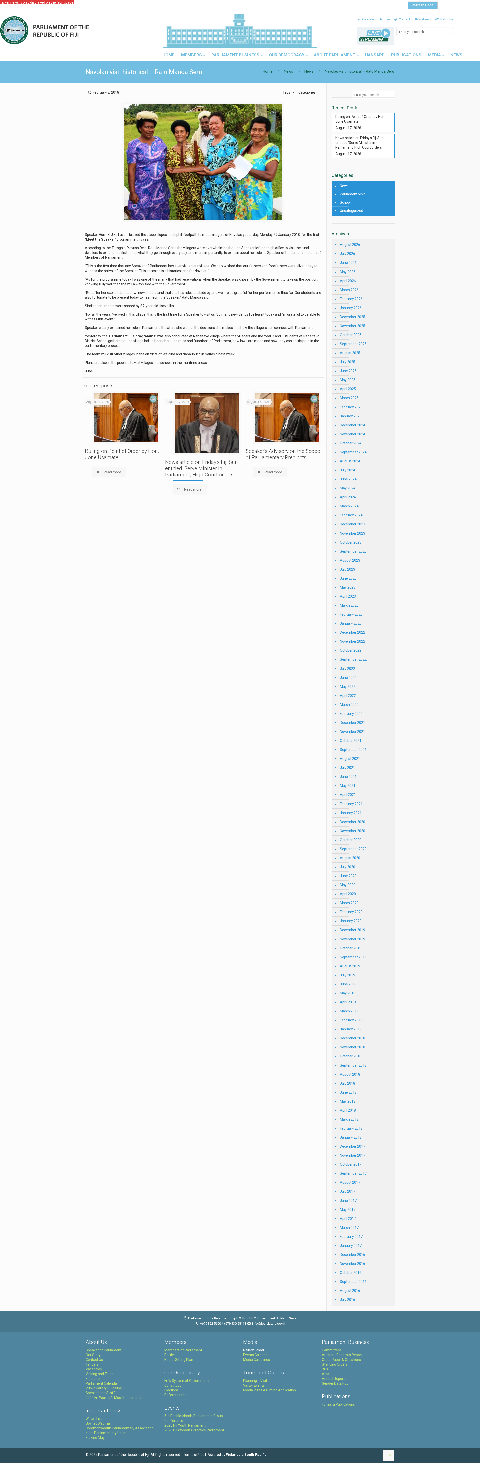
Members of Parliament (183, 1350)
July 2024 (347, 470)
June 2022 (348, 678)
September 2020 (353, 849)
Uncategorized (351, 211)
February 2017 (351, 1237)
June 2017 (348, 1201)
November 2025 (352, 326)
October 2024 (351, 443)
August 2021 (350, 759)
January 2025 (351, 416)
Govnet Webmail (99, 1423)
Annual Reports (334, 1379)
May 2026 (348, 272)
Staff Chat (447, 19)
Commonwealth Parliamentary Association (120, 1428)
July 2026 (347, 254)
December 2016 (352, 1255)
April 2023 (348, 596)
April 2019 (348, 1002)
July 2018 (347, 1083)
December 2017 (352, 1146)
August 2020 (350, 858)
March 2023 (349, 605)
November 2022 (352, 641)
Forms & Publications (338, 1404)
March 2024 (349, 506)
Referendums (175, 1395)
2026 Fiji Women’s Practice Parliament (194, 1430)
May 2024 (348, 488)
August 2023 (350, 560)
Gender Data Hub (335, 1383)
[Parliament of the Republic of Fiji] (65, 31)
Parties (170, 1355)
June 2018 (348, 1092)
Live (386, 19)
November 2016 (352, 1264)
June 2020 (348, 876)
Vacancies (94, 1369)
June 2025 (348, 371)
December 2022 (352, 632)
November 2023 (352, 533)
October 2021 (351, 741)
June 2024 (348, 479)
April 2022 (348, 696)
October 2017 (351, 1164)
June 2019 (348, 984)
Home (268, 71)
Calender (368, 19)
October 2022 (351, 650)
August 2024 (350, 461)
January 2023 (351, 623)
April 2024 (348, 497)
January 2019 (351, 1029)
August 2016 (350, 1291)
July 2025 (347, 362)
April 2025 (348, 389)
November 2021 (352, 732)
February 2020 (351, 912)
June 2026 (348, 263)
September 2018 (353, 1065)
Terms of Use (193, 1455)
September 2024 (353, 452)
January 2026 (351, 308)
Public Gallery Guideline (104, 1388)
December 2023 (352, 524)
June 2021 (348, 777)
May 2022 (348, 687)
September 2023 (353, 551)
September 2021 (353, 750)
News (288, 71)
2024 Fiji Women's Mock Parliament (113, 1398)
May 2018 (348, 1101)
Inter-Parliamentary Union (106, 1433)
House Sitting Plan (178, 1360)
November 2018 (352, 1047)
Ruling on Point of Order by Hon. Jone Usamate (360, 119)
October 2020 (351, 840)
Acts (325, 1374)
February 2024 (351, 515)
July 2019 (347, 975)
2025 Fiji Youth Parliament (185, 1425)
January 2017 (351, 1246)
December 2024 (352, 425)
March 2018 (349, 1119)
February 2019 (351, 1020)
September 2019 (353, 957)
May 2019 (348, 993)
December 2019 (352, 930)
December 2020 (352, 822)
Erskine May (95, 1438)
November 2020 (352, 831)
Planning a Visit (255, 1381)
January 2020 (351, 921)
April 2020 (348, 894)
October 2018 (351, 1056)
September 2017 (353, 1173)
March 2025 (349, 398)
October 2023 (351, 542)
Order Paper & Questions (341, 1360)
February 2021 (351, 804)
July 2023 (347, 569)
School (345, 202)
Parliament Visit (352, 194)
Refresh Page (423, 5)
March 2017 (349, 1228)
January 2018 (351, 1137)
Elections (171, 1390)
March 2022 (349, 705)
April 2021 (348, 795)
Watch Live (94, 1419)
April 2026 (348, 281)
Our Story (93, 1355)
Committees (332, 1350)
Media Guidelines (256, 1360)
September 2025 (353, 344)
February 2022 (351, 714)
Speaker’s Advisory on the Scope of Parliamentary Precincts (283, 454)
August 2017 (350, 1182)
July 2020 (347, 867)
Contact (404, 19)
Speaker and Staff (100, 1393)
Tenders (92, 1364)
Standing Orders (335, 1364)
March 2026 (349, 290)
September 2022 (353, 659)
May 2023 (348, 587)
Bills (325, 1369)
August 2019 (350, 966)
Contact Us (94, 1360)
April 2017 (348, 1219)
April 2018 (348, 1110)
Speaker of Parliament (104, 1350)
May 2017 (348, 1210)
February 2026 (351, 299)
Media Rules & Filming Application (269, 1390)
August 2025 (350, 353)
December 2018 (352, 1038)
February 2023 (351, 614)
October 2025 (351, 335)
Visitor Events (254, 1385)
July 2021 (347, 768)
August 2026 (350, 245)
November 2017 (352, 1155)
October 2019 (351, 948)
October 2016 (351, 1273)
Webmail (424, 19)
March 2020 (349, 903)
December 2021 (352, 723)
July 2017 (347, 1191)
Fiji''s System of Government (186, 1381)
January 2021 (351, 813)
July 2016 (347, 1300)
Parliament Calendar (102, 1383)
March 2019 (349, 1011)
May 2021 (348, 786)
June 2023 (348, 578)
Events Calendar (256, 1355)
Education (94, 1379)
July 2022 (347, 669)
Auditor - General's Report (342, 1355)
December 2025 (352, 317)
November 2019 (352, 939)
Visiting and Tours (100, 1374)
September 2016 (353, 1282)
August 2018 (350, 1074)
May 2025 (348, 380)
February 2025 (351, 407)
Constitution (174, 1385)
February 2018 (351, 1128)
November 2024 (352, 434)
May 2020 (348, 885)
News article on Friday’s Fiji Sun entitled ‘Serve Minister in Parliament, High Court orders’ (201, 468)
